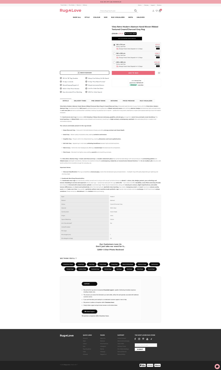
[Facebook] (135, 338)
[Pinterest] (143, 338)
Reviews (159, 5)
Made (72, 364)
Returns (79, 5)
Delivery (85, 5)
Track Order (64, 5)
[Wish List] (159, 73)
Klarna (139, 5)
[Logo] (70, 11)
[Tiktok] (151, 338)
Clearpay (146, 5)
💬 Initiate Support (90, 311)
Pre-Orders (72, 5)
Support (153, 5)
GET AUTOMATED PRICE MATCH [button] (127, 38)
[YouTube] (147, 338)
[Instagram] (139, 338)
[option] (63, 33)
